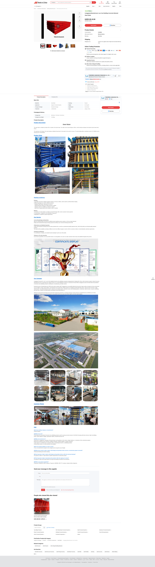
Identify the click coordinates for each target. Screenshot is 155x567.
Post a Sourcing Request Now (67, 489)
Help (99, 6)
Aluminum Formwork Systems (105, 530)
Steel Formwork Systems (82, 530)
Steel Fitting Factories (60, 551)
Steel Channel (45, 545)
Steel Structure (37, 545)
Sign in (120, 3)
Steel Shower (107, 551)
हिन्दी (93, 559)
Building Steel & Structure (51, 8)
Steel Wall (79, 551)
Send (43, 489)
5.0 (106, 99)
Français (61, 559)
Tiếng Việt (105, 559)
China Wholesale (72, 558)
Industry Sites (85, 558)
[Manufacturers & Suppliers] (40, 2)
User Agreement (84, 562)
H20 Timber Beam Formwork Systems (63, 530)
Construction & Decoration (41, 8)
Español (53, 559)
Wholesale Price (79, 558)
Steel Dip (92, 551)
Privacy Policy (95, 562)
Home (35, 8)
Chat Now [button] (113, 25)
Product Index (98, 558)
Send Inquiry (93, 25)
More (35, 553)
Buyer (93, 6)
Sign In (86, 91)
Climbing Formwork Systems (61, 532)
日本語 (91, 559)
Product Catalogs (51, 527)
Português (57, 559)
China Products (53, 558)
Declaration (90, 562)
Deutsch (75, 559)
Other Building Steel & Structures (62, 8)
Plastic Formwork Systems (39, 532)
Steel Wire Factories (38, 551)
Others (79, 534)
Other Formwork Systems (38, 534)
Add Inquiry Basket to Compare (58, 50)
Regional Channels (92, 558)
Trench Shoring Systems (103, 532)
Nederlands (80, 559)
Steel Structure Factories (49, 551)
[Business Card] (119, 102)
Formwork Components (60, 534)
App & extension (106, 6)
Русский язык (66, 559)
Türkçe (101, 559)
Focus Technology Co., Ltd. (69, 562)
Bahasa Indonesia (111, 559)
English (49, 559)
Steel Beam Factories (71, 551)
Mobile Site (104, 558)
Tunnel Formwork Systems (82, 532)
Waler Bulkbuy (114, 551)
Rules (120, 6)
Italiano (71, 559)
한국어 (87, 559)
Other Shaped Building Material (56, 545)
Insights (108, 558)
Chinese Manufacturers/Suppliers (63, 558)
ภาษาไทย (97, 559)
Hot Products (48, 558)
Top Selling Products (38, 530)
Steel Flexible (86, 551)
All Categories (38, 6)
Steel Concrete (99, 551)
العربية (84, 559)
